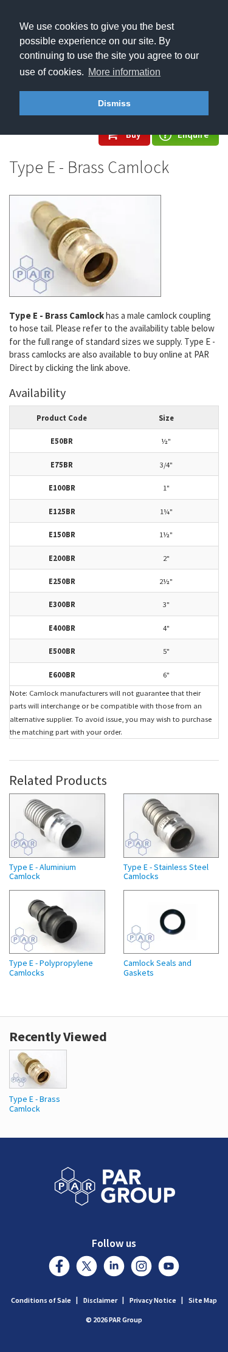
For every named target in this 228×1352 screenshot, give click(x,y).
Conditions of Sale (41, 1300)
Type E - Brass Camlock (34, 1103)
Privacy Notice (153, 1300)
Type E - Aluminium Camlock (42, 872)
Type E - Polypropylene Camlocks (51, 968)
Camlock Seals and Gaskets (157, 968)
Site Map (202, 1300)
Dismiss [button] (114, 103)
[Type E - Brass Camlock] (38, 1068)
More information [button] (124, 72)
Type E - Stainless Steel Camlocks (166, 872)
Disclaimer (100, 1300)
